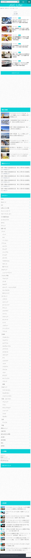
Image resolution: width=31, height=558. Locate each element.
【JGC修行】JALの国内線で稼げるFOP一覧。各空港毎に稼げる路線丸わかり (18, 525)
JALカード (3, 202)
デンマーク (5, 319)
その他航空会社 (5, 216)
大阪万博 (3, 431)
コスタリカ (5, 352)
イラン (4, 404)
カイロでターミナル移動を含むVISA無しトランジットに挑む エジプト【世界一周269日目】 (15, 539)
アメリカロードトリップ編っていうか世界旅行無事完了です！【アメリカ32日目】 (19, 142)
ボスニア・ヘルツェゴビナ (9, 287)
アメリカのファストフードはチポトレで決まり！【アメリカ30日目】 (19, 155)
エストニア (5, 302)
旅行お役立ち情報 (5, 434)
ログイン (3, 455)
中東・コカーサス (6, 399)
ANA (2, 199)
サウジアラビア (6, 407)
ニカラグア (5, 360)
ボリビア (4, 375)
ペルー (4, 372)
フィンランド (5, 328)
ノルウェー (5, 325)
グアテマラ (5, 349)
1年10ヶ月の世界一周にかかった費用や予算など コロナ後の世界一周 (18, 530)
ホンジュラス (5, 378)
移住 (2, 443)
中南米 (3, 334)
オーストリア (5, 305)
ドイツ (4, 322)
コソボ (4, 281)
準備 (3, 425)
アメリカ (4, 422)
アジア (3, 231)
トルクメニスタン (7, 396)
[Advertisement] (15, 90)
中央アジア (4, 387)
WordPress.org (4, 460)
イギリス (4, 299)
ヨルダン (4, 416)
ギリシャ (4, 307)
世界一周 (3, 228)
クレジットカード (5, 211)
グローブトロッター (6, 214)
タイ (3, 237)
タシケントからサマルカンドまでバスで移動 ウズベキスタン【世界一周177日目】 (18, 516)
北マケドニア (5, 293)
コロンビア (5, 354)
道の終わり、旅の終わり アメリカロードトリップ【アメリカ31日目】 (19, 148)
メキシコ (4, 381)
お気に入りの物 (5, 208)
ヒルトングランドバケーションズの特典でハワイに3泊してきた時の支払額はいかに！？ (18, 549)
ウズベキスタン (6, 390)
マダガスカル (5, 260)
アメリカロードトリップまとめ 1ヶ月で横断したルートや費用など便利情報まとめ (19, 115)
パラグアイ (5, 366)
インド (4, 234)
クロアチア (5, 310)
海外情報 (3, 440)
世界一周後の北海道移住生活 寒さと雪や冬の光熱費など (19, 127)
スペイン (4, 313)
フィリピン (5, 240)
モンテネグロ (5, 290)
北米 (3, 419)
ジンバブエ (5, 252)
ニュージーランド (7, 272)
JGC (2, 205)
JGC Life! (8, 555)
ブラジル (4, 369)
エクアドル (5, 343)
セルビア (4, 284)
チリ (3, 357)
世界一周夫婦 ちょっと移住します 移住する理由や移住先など (20, 134)
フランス (4, 331)
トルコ (4, 413)
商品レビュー (4, 428)
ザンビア (4, 249)
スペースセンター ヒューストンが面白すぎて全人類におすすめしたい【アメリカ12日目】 (17, 521)
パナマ (4, 363)
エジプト (4, 246)
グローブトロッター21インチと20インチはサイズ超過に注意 (17, 544)
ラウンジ (3, 225)
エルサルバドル (6, 346)
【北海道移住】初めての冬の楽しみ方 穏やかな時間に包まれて (19, 121)
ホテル (2, 222)
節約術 (2, 445)
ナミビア (4, 255)
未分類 (2, 437)
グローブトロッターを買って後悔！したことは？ (17, 512)
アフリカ (4, 243)
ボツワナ (4, 258)
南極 (3, 384)
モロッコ (4, 263)
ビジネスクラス (5, 219)
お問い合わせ (23, 2)
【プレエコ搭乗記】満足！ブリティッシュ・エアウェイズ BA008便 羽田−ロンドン (18, 534)
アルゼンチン (5, 337)
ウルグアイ (5, 340)
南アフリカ (5, 266)
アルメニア (5, 401)
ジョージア (5, 410)
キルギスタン (5, 393)
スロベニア (5, 316)
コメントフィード (5, 459)
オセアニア (4, 269)
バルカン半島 (5, 275)
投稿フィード (4, 457)
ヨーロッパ (4, 296)
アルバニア (5, 278)
